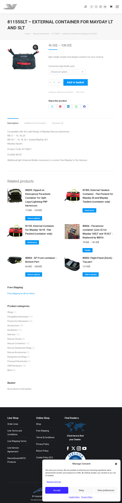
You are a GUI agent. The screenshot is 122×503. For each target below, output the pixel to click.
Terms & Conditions (45, 437)
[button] (116, 463)
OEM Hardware (14, 366)
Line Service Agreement (13, 450)
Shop (38, 424)
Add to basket (75, 82)
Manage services (54, 482)
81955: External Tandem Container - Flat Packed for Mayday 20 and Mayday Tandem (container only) (98, 196)
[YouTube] (84, 450)
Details (87, 250)
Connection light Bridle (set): (62, 66)
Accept (56, 490)
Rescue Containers (65, 92)
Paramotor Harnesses (17, 321)
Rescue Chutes (14, 339)
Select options (33, 218)
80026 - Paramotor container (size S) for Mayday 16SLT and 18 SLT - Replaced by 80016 (98, 232)
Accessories (13, 325)
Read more (89, 210)
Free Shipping (42, 431)
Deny (81, 490)
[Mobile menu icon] (117, 6)
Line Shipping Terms (16, 441)
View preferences (105, 490)
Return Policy (42, 451)
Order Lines (12, 424)
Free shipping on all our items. (21, 293)
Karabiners (12, 330)
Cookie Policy (74, 497)
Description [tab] (12, 123)
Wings (10, 312)
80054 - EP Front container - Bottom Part (41, 260)
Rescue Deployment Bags (19, 348)
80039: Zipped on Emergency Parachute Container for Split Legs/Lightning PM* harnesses (37, 198)
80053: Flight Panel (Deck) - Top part (98, 260)
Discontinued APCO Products (16, 460)
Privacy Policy (87, 497)
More (9, 370)
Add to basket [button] (91, 275)
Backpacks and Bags (17, 357)
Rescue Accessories (16, 352)
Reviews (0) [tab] (57, 123)
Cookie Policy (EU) (44, 457)
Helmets (11, 334)
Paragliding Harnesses (17, 316)
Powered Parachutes (17, 361)
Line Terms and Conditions (14, 433)
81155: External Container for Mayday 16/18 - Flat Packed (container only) (39, 230)
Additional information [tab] (35, 123)
